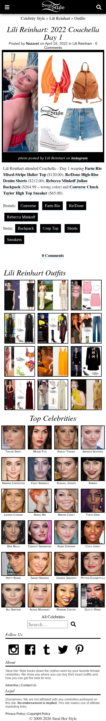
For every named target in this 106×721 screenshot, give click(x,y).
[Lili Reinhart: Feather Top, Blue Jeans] (86, 328)
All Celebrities (53, 616)
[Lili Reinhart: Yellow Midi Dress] (86, 394)
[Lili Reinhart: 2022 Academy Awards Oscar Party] (19, 394)
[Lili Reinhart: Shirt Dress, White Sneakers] (53, 394)
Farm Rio (52, 206)
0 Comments (53, 255)
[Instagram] (13, 657)
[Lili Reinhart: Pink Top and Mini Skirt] (86, 295)
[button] (7, 7)
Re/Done (76, 206)
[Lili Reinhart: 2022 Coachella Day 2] (53, 361)
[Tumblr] (46, 657)
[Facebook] (30, 657)
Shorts (72, 228)
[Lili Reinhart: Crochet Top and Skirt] (53, 295)
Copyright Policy (38, 714)
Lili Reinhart (59, 18)
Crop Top (50, 228)
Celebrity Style (33, 18)
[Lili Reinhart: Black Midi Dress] (19, 295)
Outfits (79, 18)
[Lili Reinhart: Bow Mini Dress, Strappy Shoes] (86, 361)
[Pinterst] (79, 657)
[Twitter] (63, 657)
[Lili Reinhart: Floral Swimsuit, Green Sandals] (19, 361)
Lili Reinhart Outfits (35, 272)
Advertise (12, 685)
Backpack (26, 228)
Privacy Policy (15, 714)
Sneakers (14, 239)
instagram (79, 158)
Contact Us (28, 685)
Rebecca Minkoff (21, 217)
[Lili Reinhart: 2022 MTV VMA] (19, 328)
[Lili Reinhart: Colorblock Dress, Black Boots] (53, 328)
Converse (28, 206)
